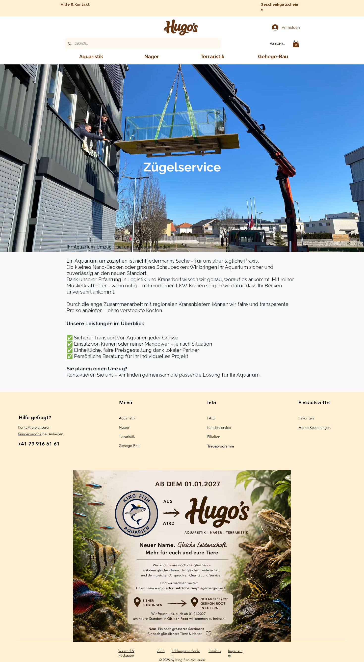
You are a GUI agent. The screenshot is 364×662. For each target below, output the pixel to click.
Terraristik (127, 436)
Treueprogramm (220, 446)
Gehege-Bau (129, 445)
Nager (124, 427)
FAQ (211, 418)
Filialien (213, 436)
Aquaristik (127, 418)
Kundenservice (29, 434)
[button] (296, 43)
